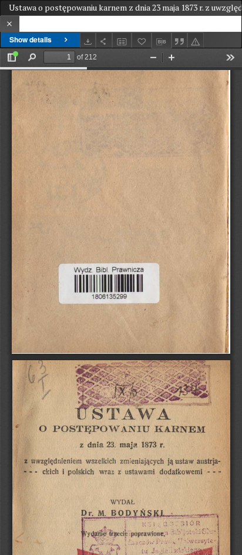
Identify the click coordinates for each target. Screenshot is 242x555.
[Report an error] (195, 40)
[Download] (88, 40)
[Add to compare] (122, 40)
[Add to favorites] (142, 40)
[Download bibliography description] (162, 40)
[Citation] (180, 40)
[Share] (104, 40)
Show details (30, 39)
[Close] (9, 24)
